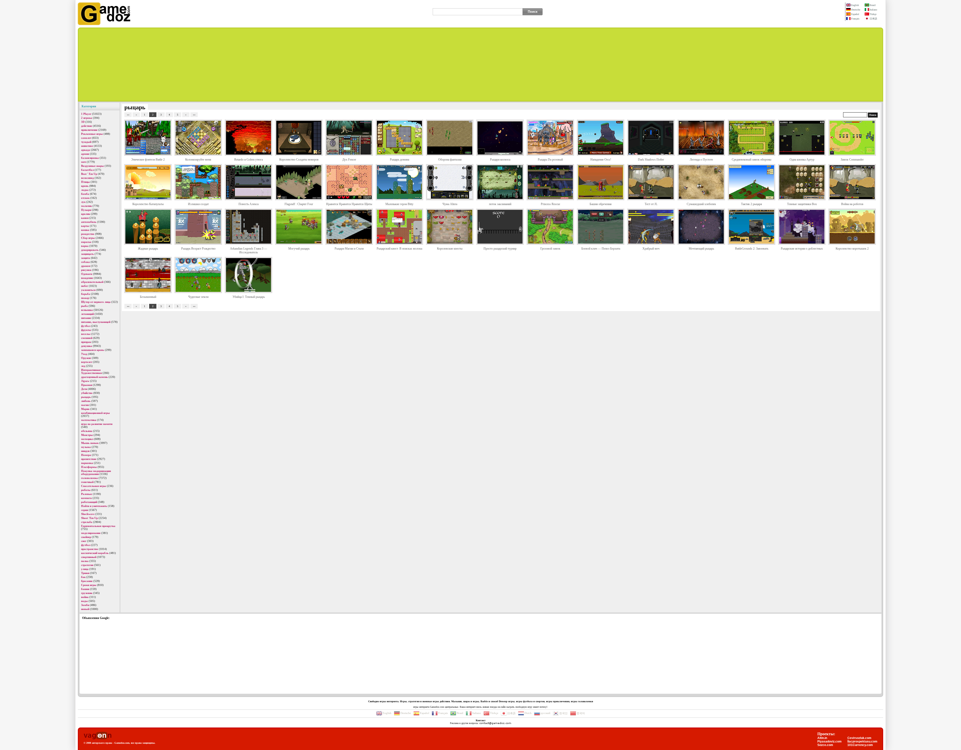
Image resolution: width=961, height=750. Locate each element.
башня (85, 588)
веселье (86, 333)
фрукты (86, 329)
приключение (89, 129)
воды (84, 600)
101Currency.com (860, 745)
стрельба (86, 521)
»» (194, 114)
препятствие (88, 458)
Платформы (89, 466)
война (85, 596)
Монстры (87, 434)
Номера (86, 454)
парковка (87, 462)
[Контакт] (495, 723)
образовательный (92, 281)
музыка (86, 446)
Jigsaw (85, 380)
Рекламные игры (92, 133)
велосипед (87, 177)
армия (85, 153)
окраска (86, 241)
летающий (87, 313)
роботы (86, 489)
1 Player (86, 113)
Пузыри (86, 209)
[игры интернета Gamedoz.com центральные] (104, 24)
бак (83, 576)
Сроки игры (88, 584)
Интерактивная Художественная (91, 371)
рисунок (86, 269)
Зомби (85, 604)
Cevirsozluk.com (859, 738)
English (855, 5)
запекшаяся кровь (92, 349)
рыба (84, 305)
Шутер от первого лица (96, 301)
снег (83, 540)
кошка (85, 229)
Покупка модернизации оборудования (96, 472)
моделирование (91, 532)
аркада (85, 149)
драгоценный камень (94, 376)
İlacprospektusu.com (862, 741)
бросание (87, 580)
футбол (85, 325)
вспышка (87, 309)
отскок (85, 197)
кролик (85, 213)
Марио (85, 408)
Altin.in (822, 738)
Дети (84, 388)
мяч (83, 161)
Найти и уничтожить (94, 505)
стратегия (87, 564)
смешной (86, 337)
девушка (86, 345)
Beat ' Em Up (89, 173)
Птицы (85, 181)
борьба (85, 293)
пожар (85, 297)
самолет (86, 137)
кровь (85, 185)
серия (84, 509)
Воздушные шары (92, 165)
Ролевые (86, 493)
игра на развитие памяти (96, 423)
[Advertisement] (480, 65)
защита (85, 257)
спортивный (88, 556)
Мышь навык (90, 442)
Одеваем (86, 273)
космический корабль (95, 552)
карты (85, 225)
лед (83, 365)
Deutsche (855, 9)
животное (87, 145)
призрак (86, 341)
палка (85, 560)
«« (128, 114)
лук (83, 201)
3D (83, 121)
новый (85, 608)
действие (86, 125)
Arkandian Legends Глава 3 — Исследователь (248, 250)
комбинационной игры (95, 412)
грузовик (86, 592)
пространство (89, 548)
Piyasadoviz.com (829, 741)
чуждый (86, 141)
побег (84, 285)
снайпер (86, 536)
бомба (85, 193)
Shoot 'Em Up (89, 517)
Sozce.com (825, 745)
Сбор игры (88, 237)
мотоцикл (87, 438)
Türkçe (873, 14)
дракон (85, 265)
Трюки (85, 572)
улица (85, 568)
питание (86, 317)
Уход (84, 353)
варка (85, 245)
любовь (86, 400)
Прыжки (86, 384)
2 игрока (86, 117)
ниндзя (85, 450)
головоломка (89, 477)
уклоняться (88, 289)
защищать (87, 253)
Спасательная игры (93, 485)
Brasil (873, 5)
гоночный (87, 481)
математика (88, 419)
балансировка (90, 157)
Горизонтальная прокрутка (98, 525)
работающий (89, 501)
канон (85, 217)
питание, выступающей (95, 321)
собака (85, 261)
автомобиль (88, 221)
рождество (87, 233)
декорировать (90, 249)
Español (855, 14)
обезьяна (86, 430)
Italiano (873, 9)
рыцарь (86, 396)
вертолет (86, 361)
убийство (87, 392)
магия (85, 404)
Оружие (86, 357)
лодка (85, 189)
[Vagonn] (97, 736)
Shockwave (88, 513)
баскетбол (87, 169)
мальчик (86, 205)
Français (855, 18)
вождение (87, 277)
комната (86, 497)
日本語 (873, 18)
